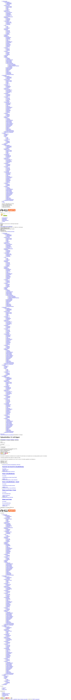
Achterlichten (8, 119)
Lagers (7, 105)
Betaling (3, 692)
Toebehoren (8, 4)
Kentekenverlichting (9, 67)
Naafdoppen (8, 40)
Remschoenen (8, 44)
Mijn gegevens (4, 219)
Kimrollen (5, 135)
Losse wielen (8, 32)
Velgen (7, 240)
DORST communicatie (35, 699)
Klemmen (7, 53)
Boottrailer (4, 133)
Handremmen (8, 39)
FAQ (3, 201)
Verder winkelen (2, 226)
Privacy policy (4, 689)
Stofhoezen (8, 111)
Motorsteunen (6, 28)
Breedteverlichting (9, 61)
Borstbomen (6, 84)
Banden (7, 82)
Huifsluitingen (8, 14)
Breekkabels (8, 38)
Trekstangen (8, 46)
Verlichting (6, 57)
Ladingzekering (8, 21)
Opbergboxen (6, 34)
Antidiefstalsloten (8, 2)
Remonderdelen (6, 36)
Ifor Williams (4, 144)
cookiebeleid (15, 699)
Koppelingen (6, 17)
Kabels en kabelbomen (9, 63)
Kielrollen (5, 134)
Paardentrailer (4, 75)
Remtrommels (8, 45)
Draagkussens (6, 365)
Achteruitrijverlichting (9, 59)
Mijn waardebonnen (5, 220)
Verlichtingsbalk (8, 73)
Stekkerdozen (8, 71)
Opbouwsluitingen (9, 91)
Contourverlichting (9, 62)
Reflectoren (8, 70)
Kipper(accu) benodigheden (8, 16)
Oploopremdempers (9, 41)
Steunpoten (6, 51)
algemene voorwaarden (24, 699)
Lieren (5, 25)
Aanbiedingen (4, 684)
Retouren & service (5, 694)
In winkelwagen (3, 447)
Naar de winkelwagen (9, 226)
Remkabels (8, 43)
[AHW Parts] (7, 211)
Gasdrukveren (6, 10)
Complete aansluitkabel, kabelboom (13, 65)
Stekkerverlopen (8, 72)
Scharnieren (8, 15)
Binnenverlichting (9, 60)
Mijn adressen (4, 218)
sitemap (19, 699)
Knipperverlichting (9, 68)
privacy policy (10, 699)
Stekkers (7, 196)
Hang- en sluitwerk (7, 11)
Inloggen (3, 221)
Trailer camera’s (6, 116)
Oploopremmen (8, 42)
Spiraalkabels (10, 66)
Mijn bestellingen (5, 217)
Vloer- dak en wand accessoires (9, 131)
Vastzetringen (8, 24)
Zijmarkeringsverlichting (10, 74)
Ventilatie (5, 56)
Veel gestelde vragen (5, 695)
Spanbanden (8, 23)
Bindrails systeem (9, 22)
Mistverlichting (8, 69)
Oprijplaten (6, 35)
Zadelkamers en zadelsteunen (8, 132)
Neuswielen (6, 29)
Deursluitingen (8, 13)
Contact (3, 688)
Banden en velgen (7, 5)
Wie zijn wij (4, 687)
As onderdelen (6, 148)
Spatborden (6, 47)
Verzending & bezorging (6, 693)
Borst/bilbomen (8, 86)
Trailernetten (6, 55)
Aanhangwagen (4, 1)
